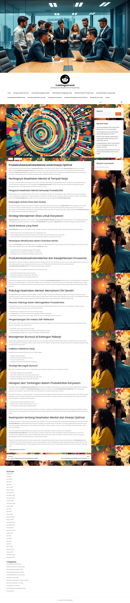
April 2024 (9, 544)
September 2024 (10, 530)
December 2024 (10, 522)
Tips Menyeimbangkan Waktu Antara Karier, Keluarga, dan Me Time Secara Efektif (108, 128)
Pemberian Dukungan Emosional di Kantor (76, 97)
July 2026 (8, 476)
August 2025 (9, 506)
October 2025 (10, 501)
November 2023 (10, 557)
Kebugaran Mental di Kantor (21, 93)
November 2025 (10, 498)
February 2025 (10, 517)
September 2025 (10, 503)
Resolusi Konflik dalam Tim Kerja (36, 97)
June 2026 (9, 479)
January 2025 (9, 519)
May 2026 (9, 482)
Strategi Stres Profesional (55, 97)
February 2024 (10, 549)
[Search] (122, 102)
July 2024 (8, 536)
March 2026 (9, 487)
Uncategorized (10, 591)
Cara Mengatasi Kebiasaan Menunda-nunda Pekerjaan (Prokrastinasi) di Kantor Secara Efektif (108, 152)
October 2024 (10, 527)
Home (9, 93)
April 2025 (8, 511)
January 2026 (10, 492)
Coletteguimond (65, 85)
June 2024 (9, 538)
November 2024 (10, 525)
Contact (107, 97)
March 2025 (9, 514)
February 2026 (10, 490)
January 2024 (10, 552)
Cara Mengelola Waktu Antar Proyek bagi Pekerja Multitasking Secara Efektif (107, 133)
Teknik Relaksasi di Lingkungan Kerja (62, 93)
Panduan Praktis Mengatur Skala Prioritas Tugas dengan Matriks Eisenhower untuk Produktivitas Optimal (107, 138)
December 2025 (10, 495)
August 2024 (9, 533)
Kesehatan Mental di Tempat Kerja (84, 93)
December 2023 (10, 554)
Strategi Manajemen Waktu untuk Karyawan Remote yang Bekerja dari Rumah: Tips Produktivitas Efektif (108, 145)
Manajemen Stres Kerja (96, 97)
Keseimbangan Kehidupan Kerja (16, 97)
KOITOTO (70, 600)
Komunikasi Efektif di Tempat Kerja (105, 93)
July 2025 (8, 509)
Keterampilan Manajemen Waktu (41, 93)
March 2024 (9, 546)
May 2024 (9, 541)
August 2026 (9, 474)
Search (100, 111)
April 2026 (9, 484)
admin (10, 159)
